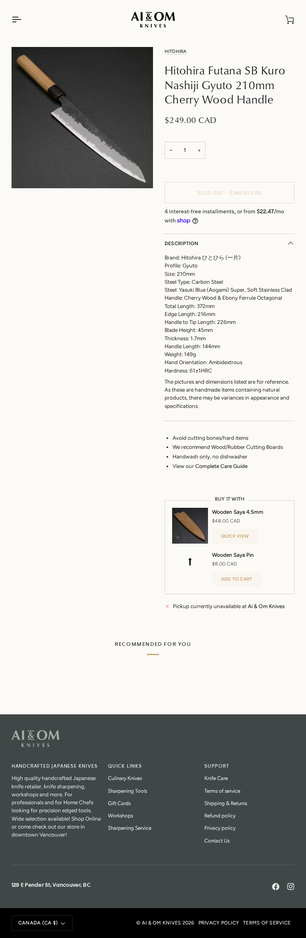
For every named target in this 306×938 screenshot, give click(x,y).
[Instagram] (290, 886)
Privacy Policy (218, 923)
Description (182, 243)
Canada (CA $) (38, 923)
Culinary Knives (125, 777)
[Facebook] (275, 886)
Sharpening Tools (127, 790)
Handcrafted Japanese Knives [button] (55, 766)
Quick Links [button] (125, 766)
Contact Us (217, 840)
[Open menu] (23, 19)
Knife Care (216, 777)
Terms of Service (266, 923)
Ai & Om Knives (161, 923)
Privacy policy (219, 827)
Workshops (120, 815)
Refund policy (219, 815)
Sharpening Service (129, 827)
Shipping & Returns (225, 803)
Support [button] (216, 766)
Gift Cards (119, 803)
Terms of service (222, 790)
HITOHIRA (176, 51)
